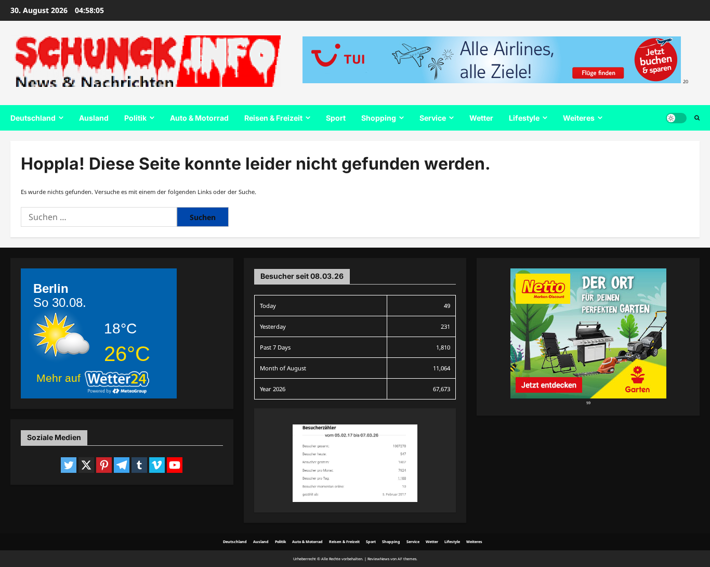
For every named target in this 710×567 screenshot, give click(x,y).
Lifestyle (524, 117)
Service (432, 117)
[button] (697, 118)
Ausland (94, 117)
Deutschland (33, 117)
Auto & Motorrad (199, 117)
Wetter (481, 117)
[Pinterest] (104, 465)
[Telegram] (121, 465)
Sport (336, 117)
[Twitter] (68, 465)
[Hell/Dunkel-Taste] (676, 118)
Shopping (378, 117)
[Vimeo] (157, 465)
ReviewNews (378, 558)
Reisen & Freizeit (273, 117)
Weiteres (579, 117)
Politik (135, 117)
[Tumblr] (139, 465)
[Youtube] (174, 465)
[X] (86, 465)
